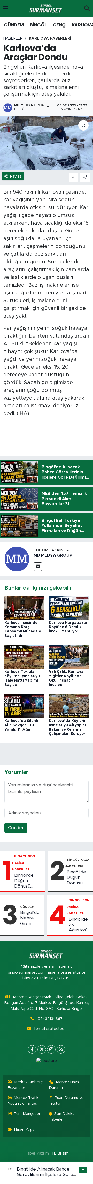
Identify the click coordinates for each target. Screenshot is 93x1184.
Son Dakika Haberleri (62, 1116)
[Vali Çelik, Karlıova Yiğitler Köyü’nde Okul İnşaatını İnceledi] (69, 656)
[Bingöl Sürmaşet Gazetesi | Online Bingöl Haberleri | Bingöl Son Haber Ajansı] (46, 8)
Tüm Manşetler (27, 1114)
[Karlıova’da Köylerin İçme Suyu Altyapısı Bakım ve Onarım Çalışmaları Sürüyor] (69, 705)
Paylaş (15, 176)
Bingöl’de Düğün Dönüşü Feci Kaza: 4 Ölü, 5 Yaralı (77, 878)
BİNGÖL (38, 24)
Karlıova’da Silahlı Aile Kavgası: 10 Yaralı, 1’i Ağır (21, 725)
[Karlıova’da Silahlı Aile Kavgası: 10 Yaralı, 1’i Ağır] (24, 705)
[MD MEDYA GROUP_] (16, 559)
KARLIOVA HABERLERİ (50, 38)
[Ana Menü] (5, 8)
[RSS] (61, 1049)
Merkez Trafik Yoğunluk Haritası (23, 1100)
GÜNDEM (14, 24)
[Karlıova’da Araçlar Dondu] (46, 143)
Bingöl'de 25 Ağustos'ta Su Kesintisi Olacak (80, 925)
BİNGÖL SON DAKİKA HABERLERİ (23, 863)
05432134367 (50, 1019)
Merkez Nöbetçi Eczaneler (26, 1085)
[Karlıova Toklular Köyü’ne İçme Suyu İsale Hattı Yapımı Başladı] (24, 656)
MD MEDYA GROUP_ (54, 555)
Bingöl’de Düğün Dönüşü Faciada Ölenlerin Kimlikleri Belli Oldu (28, 881)
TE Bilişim (59, 1153)
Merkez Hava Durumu (64, 1085)
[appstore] (46, 1062)
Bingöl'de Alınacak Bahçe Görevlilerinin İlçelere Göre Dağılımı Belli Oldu (45, 1174)
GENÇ (59, 24)
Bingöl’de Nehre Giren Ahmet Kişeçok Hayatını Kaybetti (30, 918)
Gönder (16, 828)
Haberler (12, 38)
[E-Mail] (38, 566)
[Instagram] (51, 1049)
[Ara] (87, 8)
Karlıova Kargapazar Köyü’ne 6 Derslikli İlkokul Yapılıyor (68, 627)
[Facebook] (32, 1049)
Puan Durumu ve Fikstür (66, 1100)
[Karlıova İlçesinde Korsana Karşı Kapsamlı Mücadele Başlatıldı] (24, 607)
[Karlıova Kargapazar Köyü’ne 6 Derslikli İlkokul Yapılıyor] (69, 607)
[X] (41, 1049)
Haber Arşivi (24, 1130)
